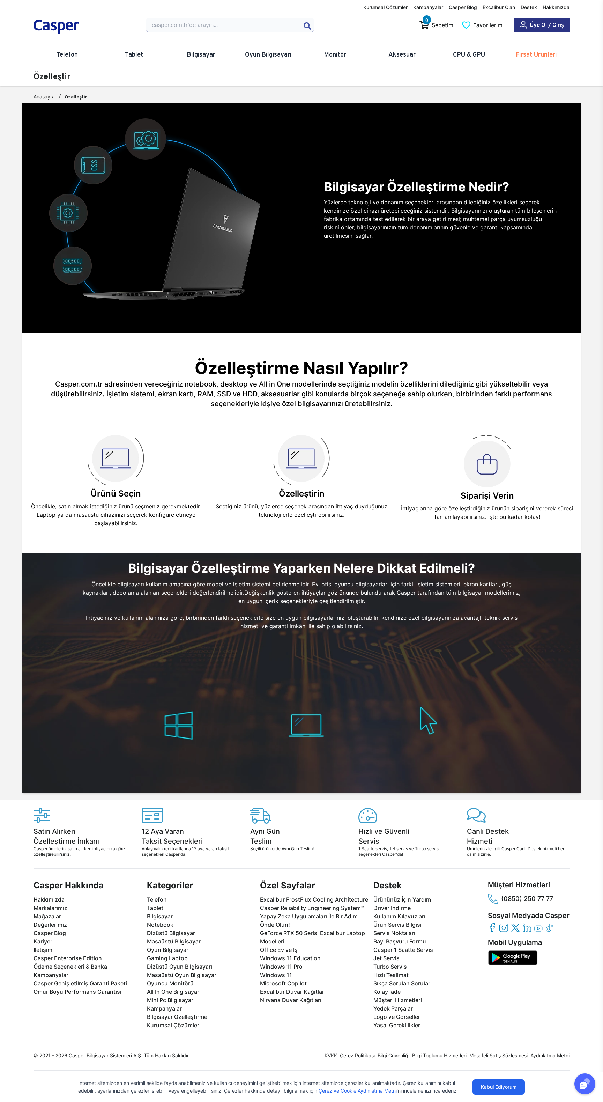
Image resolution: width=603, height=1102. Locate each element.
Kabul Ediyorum (498, 1087)
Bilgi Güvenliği (393, 1055)
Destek (529, 7)
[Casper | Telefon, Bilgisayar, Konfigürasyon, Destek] (84, 27)
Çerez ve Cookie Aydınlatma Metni (358, 1091)
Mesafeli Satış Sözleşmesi (498, 1055)
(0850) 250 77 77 (527, 898)
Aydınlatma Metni (550, 1055)
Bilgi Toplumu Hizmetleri (439, 1055)
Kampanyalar (428, 7)
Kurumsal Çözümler (385, 7)
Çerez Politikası (357, 1055)
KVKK (331, 1055)
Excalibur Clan (499, 7)
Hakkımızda (556, 7)
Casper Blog (463, 7)
